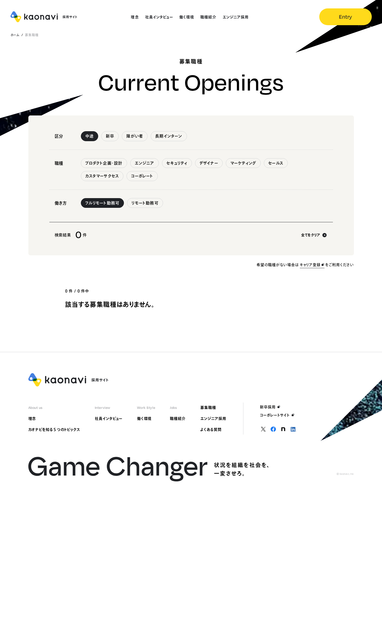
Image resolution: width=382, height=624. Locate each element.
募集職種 (208, 407)
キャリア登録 (310, 265)
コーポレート (142, 176)
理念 (32, 418)
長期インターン (168, 136)
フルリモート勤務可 (102, 203)
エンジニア (144, 163)
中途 (89, 136)
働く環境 (144, 418)
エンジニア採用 (213, 418)
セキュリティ (176, 163)
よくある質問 (211, 429)
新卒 (110, 136)
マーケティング (243, 163)
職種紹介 (178, 418)
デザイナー (209, 163)
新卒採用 (268, 407)
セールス (275, 163)
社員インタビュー (108, 418)
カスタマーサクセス (102, 176)
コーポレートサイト (275, 415)
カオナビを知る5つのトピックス (54, 429)
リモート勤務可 (145, 203)
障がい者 (134, 136)
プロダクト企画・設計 (104, 163)
